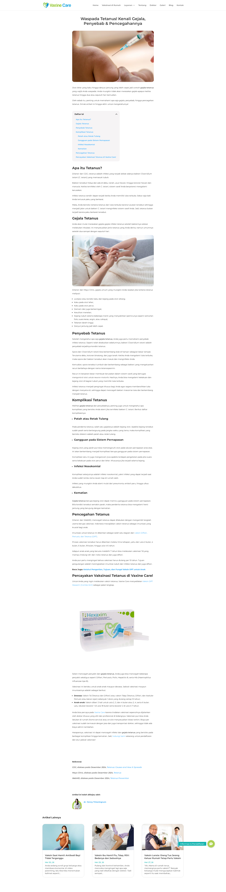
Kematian (82, 149)
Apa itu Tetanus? (83, 119)
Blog (171, 5)
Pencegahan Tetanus (85, 153)
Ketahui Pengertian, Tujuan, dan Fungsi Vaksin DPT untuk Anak (114, 569)
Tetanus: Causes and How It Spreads (124, 767)
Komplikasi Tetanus (84, 132)
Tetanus (117, 773)
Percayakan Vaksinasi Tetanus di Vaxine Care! (96, 157)
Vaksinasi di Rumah (111, 5)
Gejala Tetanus (82, 124)
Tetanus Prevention (119, 778)
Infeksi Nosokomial (86, 145)
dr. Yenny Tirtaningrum (95, 802)
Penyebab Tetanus (84, 128)
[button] (211, 843)
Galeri (162, 5)
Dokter (153, 5)
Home (95, 5)
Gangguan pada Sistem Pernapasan (94, 140)
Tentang (142, 5)
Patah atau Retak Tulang (89, 136)
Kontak (180, 5)
